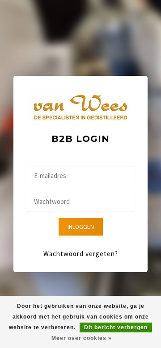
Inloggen (81, 227)
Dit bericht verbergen (116, 327)
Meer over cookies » (81, 338)
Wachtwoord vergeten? (80, 253)
